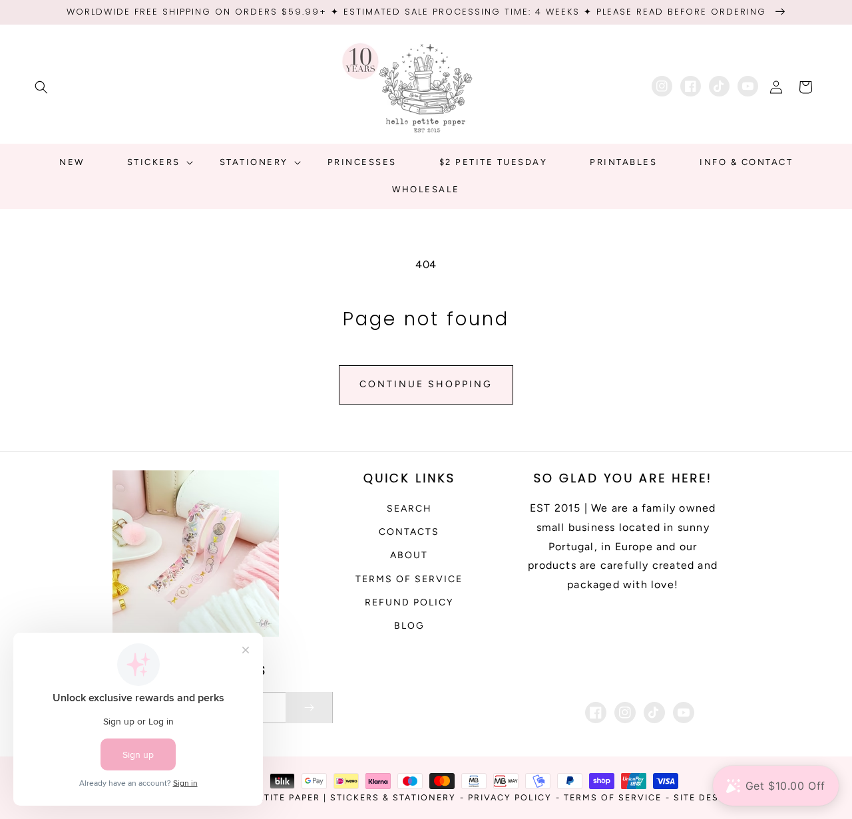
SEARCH (409, 508)
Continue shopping (426, 384)
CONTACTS (409, 532)
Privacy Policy (510, 797)
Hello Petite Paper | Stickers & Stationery (336, 797)
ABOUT (409, 555)
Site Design (706, 797)
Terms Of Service (613, 797)
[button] (41, 87)
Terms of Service (409, 579)
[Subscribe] (309, 707)
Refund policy (409, 602)
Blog (409, 625)
